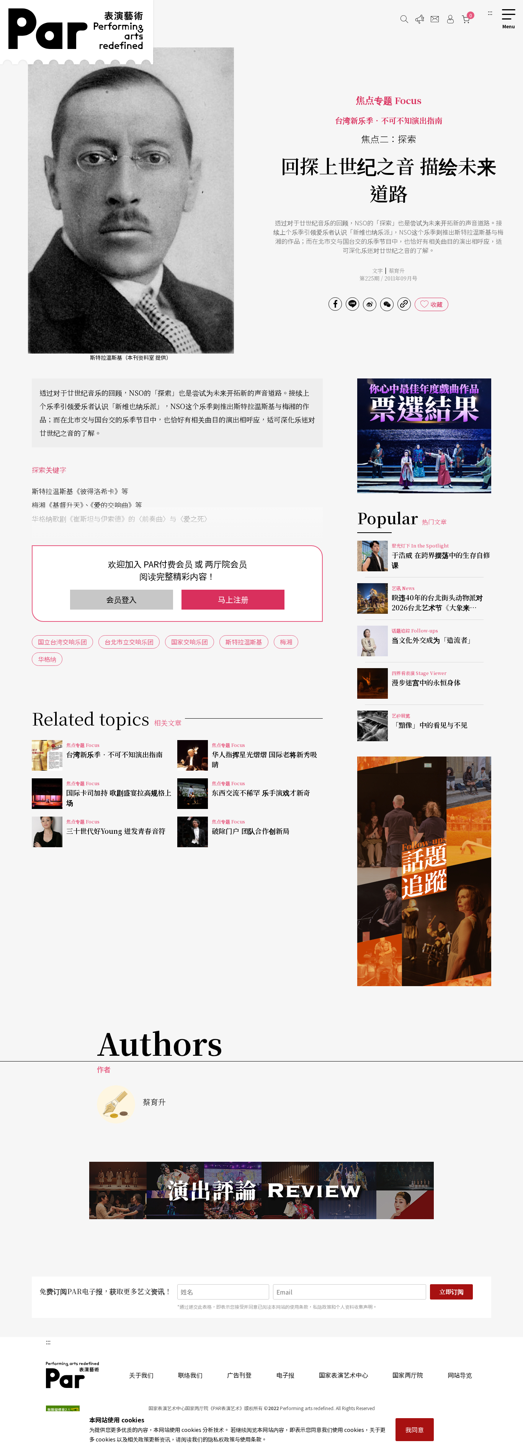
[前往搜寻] (404, 19)
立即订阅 (451, 1291)
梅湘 (286, 641)
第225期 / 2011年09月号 (388, 278)
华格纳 (47, 659)
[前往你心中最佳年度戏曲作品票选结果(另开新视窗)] (424, 435)
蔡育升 (397, 270)
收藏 (436, 304)
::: (490, 12)
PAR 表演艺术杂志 (73, 1375)
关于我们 (141, 1375)
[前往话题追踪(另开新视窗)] (424, 871)
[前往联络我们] (435, 19)
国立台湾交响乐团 (62, 641)
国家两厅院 (407, 1375)
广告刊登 (239, 1375)
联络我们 (190, 1375)
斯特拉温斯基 (244, 641)
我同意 (414, 1429)
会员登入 (121, 599)
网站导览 (460, 1375)
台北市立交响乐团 (129, 641)
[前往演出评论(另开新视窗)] (261, 1190)
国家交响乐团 (189, 641)
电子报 (285, 1375)
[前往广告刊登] (419, 19)
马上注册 (233, 599)
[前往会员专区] (450, 19)
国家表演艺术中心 (343, 1375)
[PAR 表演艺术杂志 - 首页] (76, 32)
